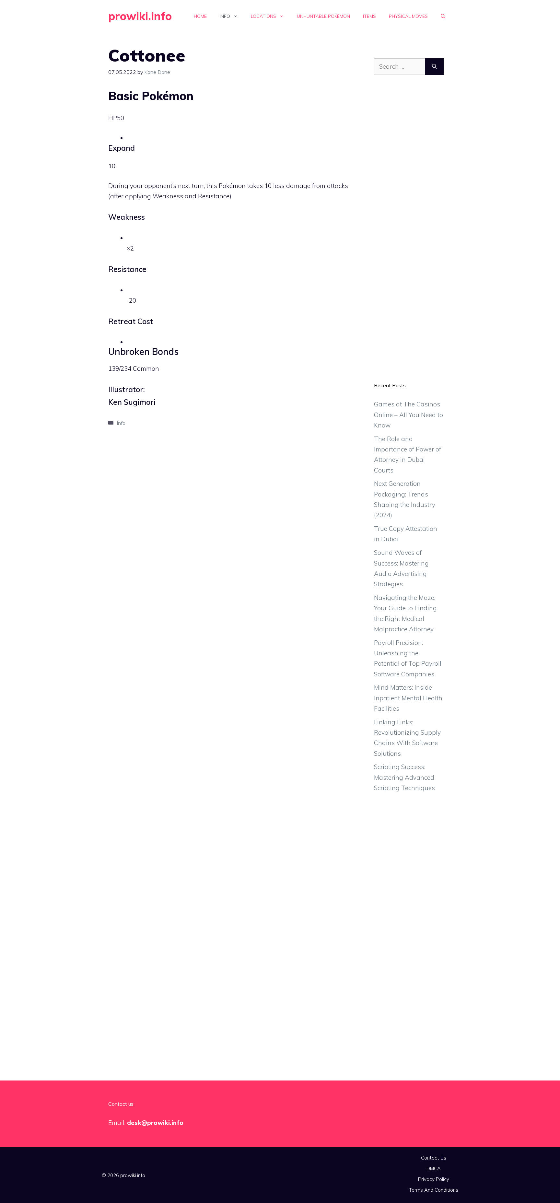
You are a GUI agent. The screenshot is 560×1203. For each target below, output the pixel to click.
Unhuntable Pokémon (323, 16)
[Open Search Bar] (443, 16)
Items (369, 16)
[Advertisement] (409, 233)
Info (225, 16)
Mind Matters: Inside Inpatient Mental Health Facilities (408, 697)
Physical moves (408, 16)
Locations (263, 16)
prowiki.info (140, 16)
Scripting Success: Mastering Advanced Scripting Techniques (404, 777)
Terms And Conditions (433, 1190)
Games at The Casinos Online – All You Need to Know (408, 414)
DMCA (433, 1168)
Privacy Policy (433, 1179)
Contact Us (433, 1158)
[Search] (434, 66)
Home (200, 16)
